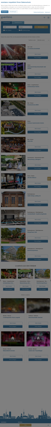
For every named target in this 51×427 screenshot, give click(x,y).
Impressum (47, 12)
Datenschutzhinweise (39, 12)
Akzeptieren (5, 11)
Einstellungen (13, 11)
